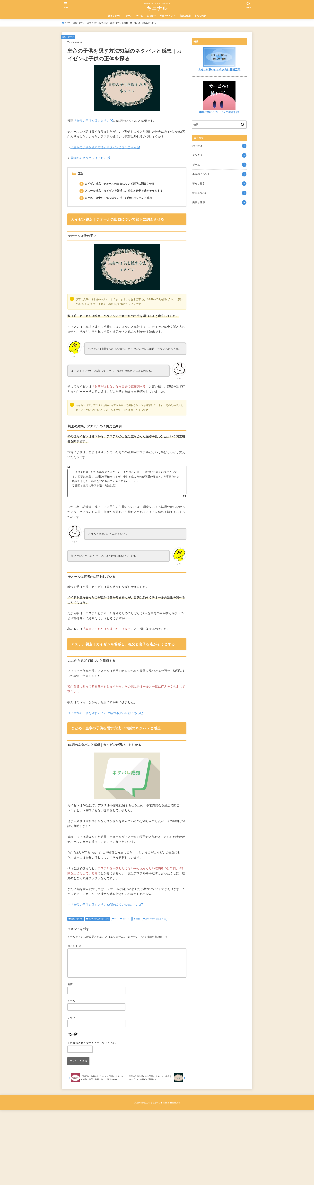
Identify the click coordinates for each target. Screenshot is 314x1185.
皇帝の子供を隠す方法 (99, 919)
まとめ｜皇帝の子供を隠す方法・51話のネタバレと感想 (116, 197)
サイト (71, 1017)
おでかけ (151, 15)
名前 (70, 984)
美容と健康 (185, 15)
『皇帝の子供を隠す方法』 (91, 120)
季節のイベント (167, 15)
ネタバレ (126, 919)
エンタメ (197, 155)
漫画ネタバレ (114, 15)
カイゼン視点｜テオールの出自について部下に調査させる (118, 183)
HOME (67, 23)
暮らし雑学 (200, 15)
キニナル (156, 8)
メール (71, 1000)
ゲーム (129, 15)
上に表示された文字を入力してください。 (92, 1042)
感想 (138, 919)
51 (115, 919)
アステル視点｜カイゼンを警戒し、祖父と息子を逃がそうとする (122, 190)
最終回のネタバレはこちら (88, 158)
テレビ (139, 15)
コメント (74, 945)
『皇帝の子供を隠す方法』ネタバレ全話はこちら (103, 147)
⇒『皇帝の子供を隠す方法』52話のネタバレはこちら (103, 713)
